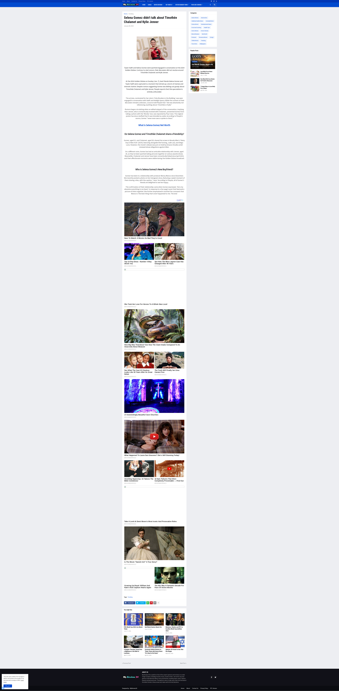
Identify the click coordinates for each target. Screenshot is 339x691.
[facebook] (211, 1)
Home (123, 1)
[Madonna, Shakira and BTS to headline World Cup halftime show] (175, 619)
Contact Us (134, 1)
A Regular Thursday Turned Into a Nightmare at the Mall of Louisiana (133, 651)
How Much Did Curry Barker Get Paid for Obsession (207, 80)
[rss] (216, 1)
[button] (210, 4)
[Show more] (158, 602)
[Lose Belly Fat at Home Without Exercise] (194, 73)
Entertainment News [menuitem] (181, 4)
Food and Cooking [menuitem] (196, 4)
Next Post (183, 663)
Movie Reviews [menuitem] (158, 4)
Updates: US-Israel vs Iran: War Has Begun (174, 650)
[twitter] (214, 1)
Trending (131, 13)
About (128, 1)
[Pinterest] (151, 602)
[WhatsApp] (147, 602)
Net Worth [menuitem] (169, 4)
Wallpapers (203, 43)
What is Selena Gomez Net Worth (154, 125)
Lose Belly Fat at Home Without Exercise (206, 72)
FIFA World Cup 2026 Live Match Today (133, 628)
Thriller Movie (195, 40)
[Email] (154, 602)
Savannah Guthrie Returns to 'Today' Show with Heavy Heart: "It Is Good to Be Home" (154, 651)
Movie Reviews (195, 34)
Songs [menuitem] (149, 4)
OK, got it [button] (7, 686)
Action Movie (195, 17)
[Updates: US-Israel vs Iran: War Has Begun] (175, 642)
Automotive (204, 17)
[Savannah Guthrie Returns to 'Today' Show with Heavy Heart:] (154, 642)
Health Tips (207, 27)
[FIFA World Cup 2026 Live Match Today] (133, 619)
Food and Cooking (196, 27)
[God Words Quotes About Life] (154, 619)
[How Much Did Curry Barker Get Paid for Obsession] (194, 81)
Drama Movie (195, 24)
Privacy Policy (142, 1)
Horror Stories (204, 30)
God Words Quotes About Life (153, 627)
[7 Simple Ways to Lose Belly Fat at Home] (194, 88)
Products (194, 37)
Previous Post (127, 663)
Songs (211, 37)
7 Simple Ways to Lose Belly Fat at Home (207, 87)
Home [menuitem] (143, 4)
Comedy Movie (209, 21)
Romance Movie (203, 37)
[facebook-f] (211, 677)
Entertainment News (206, 24)
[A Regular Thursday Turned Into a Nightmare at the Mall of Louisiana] (133, 642)
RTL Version (150, 1)
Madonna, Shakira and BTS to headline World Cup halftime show (174, 629)
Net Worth (204, 34)
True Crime (194, 43)
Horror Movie (195, 30)
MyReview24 (133, 688)
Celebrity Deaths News (197, 21)
